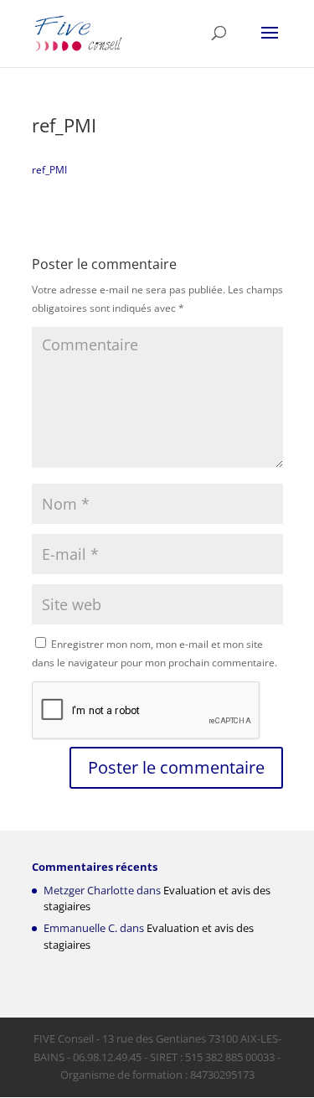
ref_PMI (49, 170)
